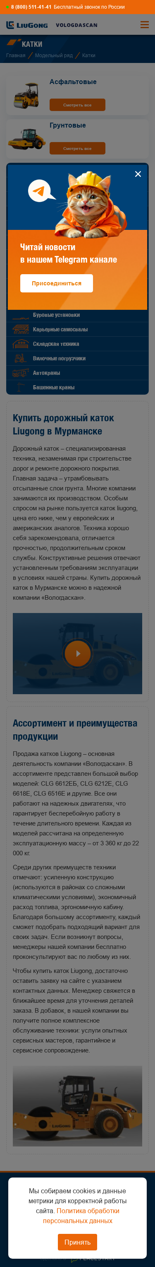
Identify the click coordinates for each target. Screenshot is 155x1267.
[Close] (138, 174)
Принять (77, 1242)
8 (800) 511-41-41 (31, 7)
